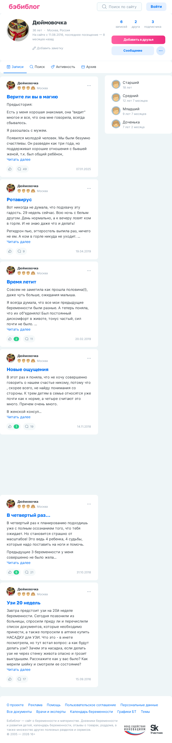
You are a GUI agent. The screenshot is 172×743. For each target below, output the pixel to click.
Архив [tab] (91, 67)
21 (31, 572)
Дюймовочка (27, 83)
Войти (156, 6)
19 (31, 426)
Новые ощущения (27, 369)
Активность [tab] (65, 67)
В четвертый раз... (28, 515)
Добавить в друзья (138, 39)
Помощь (53, 705)
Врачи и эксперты (51, 711)
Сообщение (132, 50)
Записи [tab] (18, 67)
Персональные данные (139, 705)
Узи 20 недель (24, 603)
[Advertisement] (138, 207)
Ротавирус (19, 199)
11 (31, 339)
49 (25, 169)
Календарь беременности (91, 711)
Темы (145, 711)
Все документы (19, 711)
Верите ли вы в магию (32, 96)
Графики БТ (126, 711)
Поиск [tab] (40, 67)
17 (24, 679)
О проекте (15, 705)
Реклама (35, 705)
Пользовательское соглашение (90, 705)
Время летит (21, 282)
